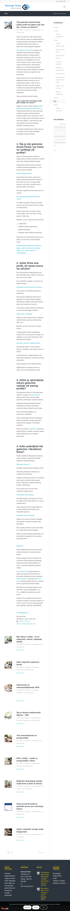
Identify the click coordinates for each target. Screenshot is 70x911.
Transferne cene (60, 73)
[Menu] (64, 6)
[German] (5, 908)
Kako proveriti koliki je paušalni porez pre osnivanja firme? (29, 806)
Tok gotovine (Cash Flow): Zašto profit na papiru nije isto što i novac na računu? (30, 24)
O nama (56, 31)
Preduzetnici (19, 670)
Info (44, 907)
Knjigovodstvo (36, 30)
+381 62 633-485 (24, 621)
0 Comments (27, 30)
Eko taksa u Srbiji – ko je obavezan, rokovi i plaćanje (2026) (29, 639)
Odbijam (35, 907)
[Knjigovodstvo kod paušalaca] (8, 832)
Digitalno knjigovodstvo (59, 93)
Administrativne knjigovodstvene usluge (60, 80)
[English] (2, 908)
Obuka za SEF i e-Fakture (60, 87)
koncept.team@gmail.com (27, 624)
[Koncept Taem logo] (17, 7)
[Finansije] (8, 784)
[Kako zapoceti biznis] (8, 665)
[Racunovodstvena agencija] (8, 761)
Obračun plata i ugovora (60, 57)
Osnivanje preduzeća (58, 63)
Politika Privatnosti (59, 109)
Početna (56, 27)
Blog (6, 13)
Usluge (55, 40)
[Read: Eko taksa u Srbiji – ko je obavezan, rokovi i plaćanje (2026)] (38, 889)
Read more (20, 650)
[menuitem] (64, 6)
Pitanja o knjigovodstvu (59, 35)
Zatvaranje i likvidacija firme (60, 69)
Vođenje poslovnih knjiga (60, 45)
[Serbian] (7, 908)
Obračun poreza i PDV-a (60, 51)
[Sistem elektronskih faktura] (8, 715)
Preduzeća (36, 667)
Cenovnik (56, 97)
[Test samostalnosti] (8, 738)
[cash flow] (8, 25)
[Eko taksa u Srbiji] (8, 639)
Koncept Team (20, 32)
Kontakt (56, 105)
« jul (55, 150)
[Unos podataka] (8, 807)
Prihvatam (27, 907)
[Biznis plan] (8, 688)
